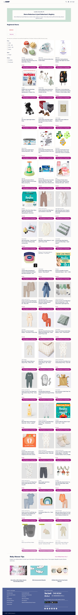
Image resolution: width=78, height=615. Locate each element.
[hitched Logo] (47, 596)
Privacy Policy (9, 602)
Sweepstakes (9, 598)
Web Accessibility (25, 598)
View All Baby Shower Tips (61, 556)
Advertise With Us (10, 600)
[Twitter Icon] (56, 608)
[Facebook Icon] (45, 608)
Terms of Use (9, 604)
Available (10, 60)
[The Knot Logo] (48, 593)
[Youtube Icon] (54, 608)
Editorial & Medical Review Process (28, 602)
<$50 (9, 43)
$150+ (9, 49)
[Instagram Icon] (49, 608)
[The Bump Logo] (7, 1)
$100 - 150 (10, 47)
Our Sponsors (24, 600)
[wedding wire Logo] (58, 596)
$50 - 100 (10, 45)
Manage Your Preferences (27, 594)
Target (9, 54)
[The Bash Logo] (57, 593)
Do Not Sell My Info (25, 593)
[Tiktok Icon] (47, 608)
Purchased (10, 62)
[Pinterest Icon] (52, 608)
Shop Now (12, 34)
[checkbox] (7, 43)
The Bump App (10, 593)
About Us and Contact (11, 594)
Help (8, 596)
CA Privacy (24, 596)
